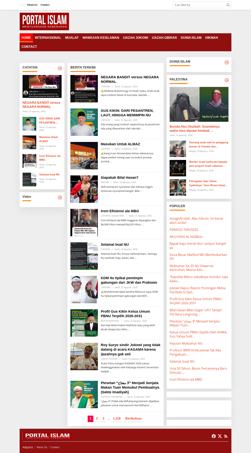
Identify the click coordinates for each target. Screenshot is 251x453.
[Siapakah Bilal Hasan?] (141, 191)
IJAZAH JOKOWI (109, 359)
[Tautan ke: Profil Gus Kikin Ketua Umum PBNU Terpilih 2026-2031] (84, 322)
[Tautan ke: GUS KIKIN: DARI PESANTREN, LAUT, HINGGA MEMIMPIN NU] (29, 123)
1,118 (117, 418)
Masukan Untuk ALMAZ (48, 139)
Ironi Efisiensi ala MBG (50, 158)
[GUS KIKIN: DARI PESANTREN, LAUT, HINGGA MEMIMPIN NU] (142, 128)
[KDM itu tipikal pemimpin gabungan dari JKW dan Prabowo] (148, 296)
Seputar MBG (117, 216)
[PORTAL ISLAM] (44, 21)
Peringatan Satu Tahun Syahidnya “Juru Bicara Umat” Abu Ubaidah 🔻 (207, 184)
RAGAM (105, 182)
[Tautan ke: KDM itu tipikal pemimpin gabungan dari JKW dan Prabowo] (84, 289)
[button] (228, 5)
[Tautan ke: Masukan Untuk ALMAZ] (29, 142)
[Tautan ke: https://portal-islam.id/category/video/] (59, 197)
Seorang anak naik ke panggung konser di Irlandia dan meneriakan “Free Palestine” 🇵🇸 (208, 145)
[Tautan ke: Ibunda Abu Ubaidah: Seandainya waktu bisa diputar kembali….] (199, 104)
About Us (42, 447)
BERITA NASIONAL (110, 321)
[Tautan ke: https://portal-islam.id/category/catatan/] (59, 68)
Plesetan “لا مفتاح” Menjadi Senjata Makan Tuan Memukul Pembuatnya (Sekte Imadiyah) (130, 387)
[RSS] (225, 436)
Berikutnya (133, 418)
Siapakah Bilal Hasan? (119, 178)
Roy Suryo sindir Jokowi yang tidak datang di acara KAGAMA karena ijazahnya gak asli (130, 349)
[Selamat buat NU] (136, 258)
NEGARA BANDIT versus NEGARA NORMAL (41, 105)
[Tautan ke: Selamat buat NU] (29, 179)
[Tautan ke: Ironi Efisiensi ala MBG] (29, 160)
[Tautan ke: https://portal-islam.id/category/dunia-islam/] (226, 62)
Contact (55, 447)
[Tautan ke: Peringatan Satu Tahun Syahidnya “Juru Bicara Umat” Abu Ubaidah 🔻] (178, 187)
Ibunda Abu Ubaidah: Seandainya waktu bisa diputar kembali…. (195, 128)
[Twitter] (219, 436)
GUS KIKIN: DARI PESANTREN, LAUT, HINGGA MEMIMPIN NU (49, 121)
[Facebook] (213, 436)
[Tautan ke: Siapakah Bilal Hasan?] (84, 189)
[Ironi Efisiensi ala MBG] (143, 224)
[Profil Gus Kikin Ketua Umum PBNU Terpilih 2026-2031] (129, 329)
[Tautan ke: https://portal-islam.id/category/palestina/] (226, 80)
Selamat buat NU (49, 174)
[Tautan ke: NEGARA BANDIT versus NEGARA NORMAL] (42, 86)
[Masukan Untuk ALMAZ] (111, 161)
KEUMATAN (117, 397)
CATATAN (105, 86)
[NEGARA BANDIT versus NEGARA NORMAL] (148, 95)
